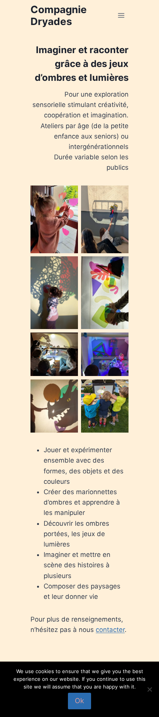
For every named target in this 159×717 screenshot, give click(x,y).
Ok (79, 701)
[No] (149, 689)
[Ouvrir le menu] (121, 15)
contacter (110, 629)
